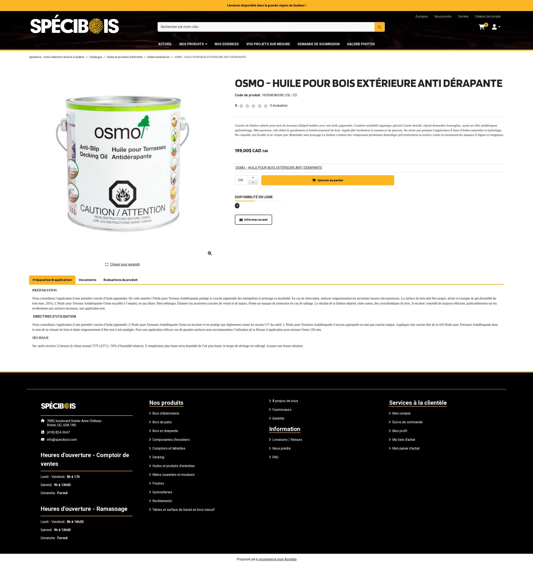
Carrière (463, 16)
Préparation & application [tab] (52, 280)
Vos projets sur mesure (268, 44)
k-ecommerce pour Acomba (276, 559)
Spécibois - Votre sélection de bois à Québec (57, 57)
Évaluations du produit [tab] (120, 280)
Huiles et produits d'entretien (125, 57)
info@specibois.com (62, 440)
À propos (422, 16)
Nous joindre (443, 16)
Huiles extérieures (158, 57)
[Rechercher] (380, 26)
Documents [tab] (87, 280)
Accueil (165, 44)
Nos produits (191, 44)
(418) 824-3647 (58, 432)
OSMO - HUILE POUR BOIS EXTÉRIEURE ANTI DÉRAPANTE (278, 168)
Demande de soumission (319, 44)
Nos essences (227, 44)
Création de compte (488, 16)
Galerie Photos (361, 44)
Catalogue (95, 57)
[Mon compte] (496, 27)
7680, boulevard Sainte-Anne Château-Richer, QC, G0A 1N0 (74, 423)
